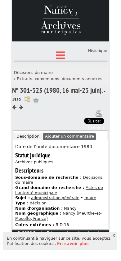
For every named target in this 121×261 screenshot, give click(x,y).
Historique (97, 51)
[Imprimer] (99, 113)
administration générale (55, 197)
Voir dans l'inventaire (27, 99)
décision (38, 203)
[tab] (28, 136)
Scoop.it (96, 128)
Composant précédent (14, 107)
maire (90, 197)
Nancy (70, 208)
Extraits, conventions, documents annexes (59, 78)
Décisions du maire (33, 72)
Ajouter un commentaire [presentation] (69, 136)
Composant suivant (20, 107)
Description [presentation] (27, 136)
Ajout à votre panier (36, 100)
